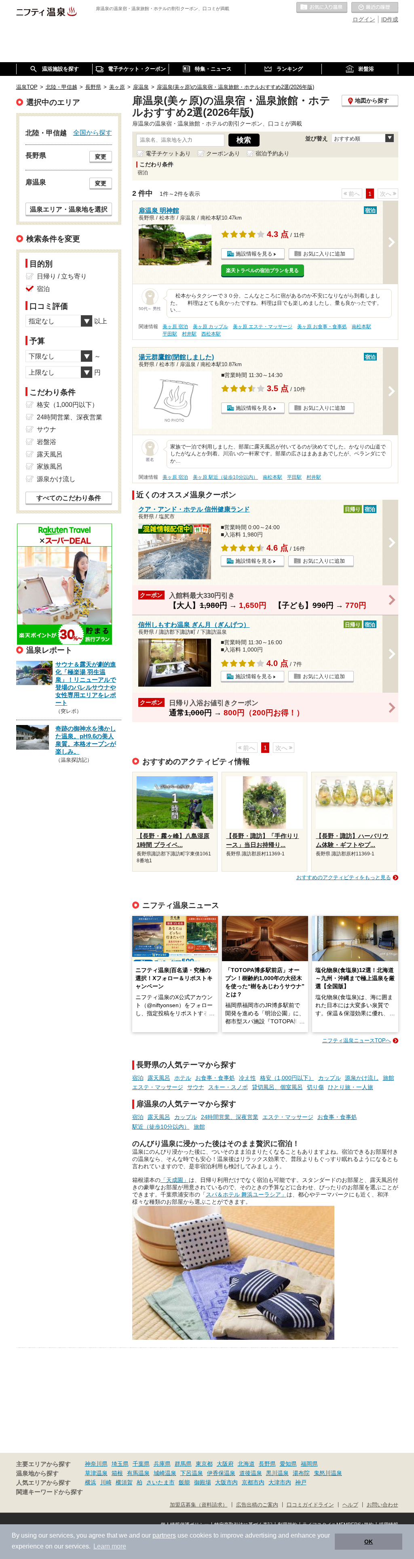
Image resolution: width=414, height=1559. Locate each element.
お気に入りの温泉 (321, 7)
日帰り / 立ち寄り (62, 276)
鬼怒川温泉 (328, 1473)
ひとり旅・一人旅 (350, 1087)
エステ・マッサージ (157, 1087)
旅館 (388, 1078)
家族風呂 (50, 466)
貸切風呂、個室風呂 (277, 1087)
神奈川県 (96, 1464)
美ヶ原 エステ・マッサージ (262, 326)
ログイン (364, 19)
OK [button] (368, 1541)
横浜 (90, 1482)
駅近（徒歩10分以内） (161, 1126)
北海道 (246, 1464)
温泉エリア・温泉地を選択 (69, 209)
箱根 (117, 1473)
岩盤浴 (46, 441)
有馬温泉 (138, 1473)
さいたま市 (160, 1482)
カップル (329, 1078)
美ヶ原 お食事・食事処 (322, 326)
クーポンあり (223, 153)
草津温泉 (96, 1473)
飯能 (184, 1482)
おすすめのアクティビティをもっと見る (343, 877)
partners (164, 1535)
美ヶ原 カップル (210, 326)
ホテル (182, 1078)
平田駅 (170, 334)
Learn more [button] (109, 1546)
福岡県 (309, 1464)
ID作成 (389, 19)
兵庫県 (162, 1464)
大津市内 (279, 1482)
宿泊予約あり (272, 153)
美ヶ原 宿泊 (175, 326)
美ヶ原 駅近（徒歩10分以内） (225, 477)
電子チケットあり (168, 153)
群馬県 (183, 1464)
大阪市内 (226, 1482)
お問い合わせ (382, 1505)
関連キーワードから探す (49, 1492)
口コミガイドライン (310, 1505)
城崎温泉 (165, 1473)
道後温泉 (250, 1473)
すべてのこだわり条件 (68, 498)
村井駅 (189, 334)
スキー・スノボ (228, 1087)
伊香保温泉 (221, 1473)
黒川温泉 (277, 1473)
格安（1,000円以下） (287, 1078)
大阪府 (225, 1464)
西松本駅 (211, 334)
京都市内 (253, 1482)
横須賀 (124, 1482)
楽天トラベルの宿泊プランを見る (262, 270)
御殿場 (202, 1482)
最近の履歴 (374, 7)
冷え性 (247, 1078)
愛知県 (288, 1464)
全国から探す (92, 132)
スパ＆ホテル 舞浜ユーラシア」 (246, 1194)
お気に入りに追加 (324, 254)
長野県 (267, 1464)
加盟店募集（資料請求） (199, 1505)
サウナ (195, 1087)
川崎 (106, 1482)
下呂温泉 (191, 1473)
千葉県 (141, 1464)
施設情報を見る (254, 254)
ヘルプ (350, 1505)
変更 (100, 156)
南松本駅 (361, 326)
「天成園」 (175, 1180)
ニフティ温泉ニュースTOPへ (356, 1040)
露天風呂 (159, 1078)
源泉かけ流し (362, 1078)
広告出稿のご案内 (257, 1505)
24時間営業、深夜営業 (229, 1117)
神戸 (300, 1482)
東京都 (204, 1464)
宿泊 (138, 1078)
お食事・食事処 (215, 1078)
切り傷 (315, 1087)
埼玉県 (120, 1464)
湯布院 (301, 1473)
